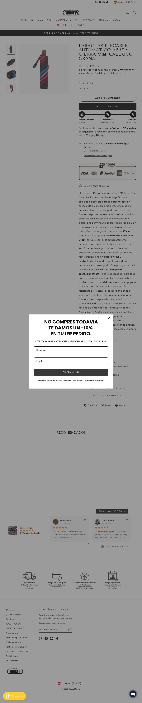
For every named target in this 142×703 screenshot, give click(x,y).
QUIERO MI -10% (71, 372)
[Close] (109, 317)
